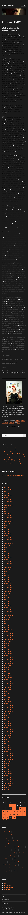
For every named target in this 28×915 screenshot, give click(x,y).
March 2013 (7, 555)
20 (4, 814)
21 (7, 814)
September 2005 (8, 735)
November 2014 (8, 517)
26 (24, 814)
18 (20, 811)
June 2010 (6, 621)
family (10, 841)
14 (7, 811)
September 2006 (8, 711)
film (14, 841)
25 (20, 814)
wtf (9, 871)
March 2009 (7, 651)
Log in (5, 883)
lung (4, 850)
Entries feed (7, 885)
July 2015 (6, 507)
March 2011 (7, 603)
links (19, 847)
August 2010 (7, 617)
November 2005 (8, 731)
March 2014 (7, 531)
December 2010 (8, 609)
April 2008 (7, 673)
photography (21, 853)
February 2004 (8, 773)
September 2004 (8, 759)
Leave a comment (10, 373)
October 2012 (7, 565)
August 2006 (7, 713)
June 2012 (6, 573)
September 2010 (8, 615)
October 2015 (7, 503)
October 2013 (7, 541)
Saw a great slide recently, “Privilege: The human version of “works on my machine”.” (14, 456)
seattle (10, 372)
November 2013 (8, 539)
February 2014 (7, 533)
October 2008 (7, 661)
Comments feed (8, 887)
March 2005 (7, 747)
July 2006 (6, 715)
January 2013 (7, 559)
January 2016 (7, 497)
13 (3, 811)
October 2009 (7, 637)
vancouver (16, 868)
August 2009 (7, 641)
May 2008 (6, 671)
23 (14, 814)
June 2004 (6, 765)
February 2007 (8, 701)
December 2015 (8, 499)
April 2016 (6, 493)
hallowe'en (11, 844)
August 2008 (7, 665)
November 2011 (8, 587)
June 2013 (6, 549)
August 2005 (7, 737)
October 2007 (7, 685)
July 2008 (6, 667)
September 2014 (8, 521)
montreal (15, 850)
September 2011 (8, 591)
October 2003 (7, 781)
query (15, 856)
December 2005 (8, 729)
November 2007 (8, 683)
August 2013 (7, 545)
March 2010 (7, 627)
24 (17, 814)
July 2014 (6, 525)
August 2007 (7, 689)
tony (20, 865)
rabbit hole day (7, 859)
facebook (17, 420)
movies (22, 850)
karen (20, 370)
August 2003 (7, 785)
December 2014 (8, 515)
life (16, 847)
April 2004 (7, 769)
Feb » (7, 820)
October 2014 (7, 519)
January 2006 (7, 727)
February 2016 (7, 495)
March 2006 (7, 723)
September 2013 (8, 543)
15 (10, 811)
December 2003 (8, 777)
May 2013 (6, 551)
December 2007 (8, 681)
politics (10, 856)
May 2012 (6, 575)
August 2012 (7, 569)
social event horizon (16, 372)
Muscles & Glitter (9, 452)
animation (15, 832)
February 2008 (8, 677)
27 (4, 817)
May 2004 (6, 767)
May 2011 (6, 599)
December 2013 (8, 537)
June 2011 (6, 597)
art (21, 832)
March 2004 (7, 771)
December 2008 (8, 657)
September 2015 (8, 505)
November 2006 (8, 707)
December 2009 (8, 633)
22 (10, 814)
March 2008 (7, 675)
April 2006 (7, 721)
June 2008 (6, 669)
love (23, 370)
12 (24, 808)
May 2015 (6, 511)
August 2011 (7, 593)
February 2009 (8, 653)
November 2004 (8, 755)
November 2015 (8, 501)
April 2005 (7, 745)
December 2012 (8, 561)
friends (5, 844)
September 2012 (8, 567)
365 (4, 832)
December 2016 (8, 489)
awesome (5, 835)
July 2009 (6, 643)
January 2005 (7, 751)
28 (7, 817)
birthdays (12, 835)
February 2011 (7, 605)
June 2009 (6, 645)
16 (14, 811)
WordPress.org (8, 889)
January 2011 (7, 607)
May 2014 (6, 527)
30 (14, 817)
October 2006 (7, 709)
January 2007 (7, 703)
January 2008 (7, 679)
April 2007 (7, 697)
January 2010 (7, 631)
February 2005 (8, 749)
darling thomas (7, 838)
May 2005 (6, 743)
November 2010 (8, 611)
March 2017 (7, 487)
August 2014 (7, 523)
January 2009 (7, 655)
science (5, 862)
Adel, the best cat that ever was (12, 448)
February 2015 (7, 513)
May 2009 (6, 647)
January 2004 (7, 775)
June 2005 (6, 741)
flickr (18, 422)
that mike (17, 862)
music (4, 853)
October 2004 (7, 757)
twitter (23, 420)
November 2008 (8, 659)
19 (24, 811)
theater (5, 865)
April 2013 (6, 553)
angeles (8, 832)
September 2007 (8, 687)
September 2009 (8, 639)
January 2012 (7, 583)
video (22, 868)
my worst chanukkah (10, 450)
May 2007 (6, 695)
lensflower (5, 903)
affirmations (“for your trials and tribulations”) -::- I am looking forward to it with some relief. (13, 462)
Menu (23, 5)
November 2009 (8, 635)
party (13, 853)
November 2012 (8, 563)
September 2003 (8, 783)
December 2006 (8, 705)
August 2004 (7, 761)
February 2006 (8, 725)
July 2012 (6, 571)
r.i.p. (20, 856)
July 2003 (6, 787)
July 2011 (6, 595)
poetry (5, 856)
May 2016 (6, 491)
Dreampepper (8, 5)
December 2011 (8, 585)
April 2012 (6, 577)
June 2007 (6, 693)
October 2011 (7, 589)
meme (9, 850)
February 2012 (7, 581)
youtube (14, 871)
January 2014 (7, 535)
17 (17, 811)
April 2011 (6, 601)
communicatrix (6, 899)
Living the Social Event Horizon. (10, 29)
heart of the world (8, 847)
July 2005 (6, 739)
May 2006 (6, 719)
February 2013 (7, 557)
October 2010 (7, 613)
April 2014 (6, 529)
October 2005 (7, 733)
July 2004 (6, 763)
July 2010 (6, 619)
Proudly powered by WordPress (17, 912)
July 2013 (6, 547)
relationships (5, 372)
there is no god (13, 865)
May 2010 (6, 623)
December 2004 (8, 753)
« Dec (3, 820)
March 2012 (7, 579)
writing (5, 871)
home (4, 896)
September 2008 (8, 663)
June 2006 (6, 717)
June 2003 (6, 789)
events (5, 841)
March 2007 (7, 699)
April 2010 (6, 625)
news (9, 853)
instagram (5, 422)
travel (4, 868)
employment (17, 838)
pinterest (11, 422)
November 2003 (8, 779)
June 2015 (6, 509)
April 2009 (7, 649)
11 (20, 808)
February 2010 (8, 629)
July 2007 (6, 691)
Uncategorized (14, 370)
